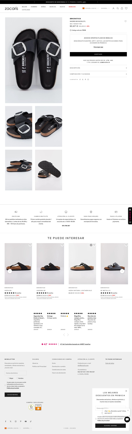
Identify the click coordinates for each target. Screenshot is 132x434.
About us (35, 363)
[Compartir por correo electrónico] (88, 79)
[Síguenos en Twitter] (11, 421)
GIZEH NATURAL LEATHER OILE (80, 290)
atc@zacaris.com (83, 365)
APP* (84, 2)
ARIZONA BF (41, 290)
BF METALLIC (106, 290)
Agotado (98, 54)
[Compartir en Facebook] (80, 79)
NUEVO (62, 6)
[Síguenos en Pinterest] (21, 421)
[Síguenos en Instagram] (16, 421)
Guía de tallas (109, 363)
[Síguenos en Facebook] (6, 421)
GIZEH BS (8, 290)
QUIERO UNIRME (110, 425)
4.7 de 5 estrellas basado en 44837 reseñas (75, 344)
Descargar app (98, 47)
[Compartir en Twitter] (82, 79)
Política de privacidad (104, 420)
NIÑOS (43, 6)
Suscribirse (12, 394)
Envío (54, 363)
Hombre (20, 378)
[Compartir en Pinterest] (85, 79)
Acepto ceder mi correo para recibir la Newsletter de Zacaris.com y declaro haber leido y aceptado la (112, 418)
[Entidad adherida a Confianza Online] (35, 407)
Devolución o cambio (58, 366)
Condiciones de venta (59, 370)
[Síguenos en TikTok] (31, 421)
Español (104, 8)
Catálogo (26, 9)
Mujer (11, 378)
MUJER (24, 6)
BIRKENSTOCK (75, 19)
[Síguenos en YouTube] (26, 421)
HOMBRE (34, 6)
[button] (64, 334)
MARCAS (53, 6)
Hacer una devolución (59, 373)
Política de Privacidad (39, 366)
